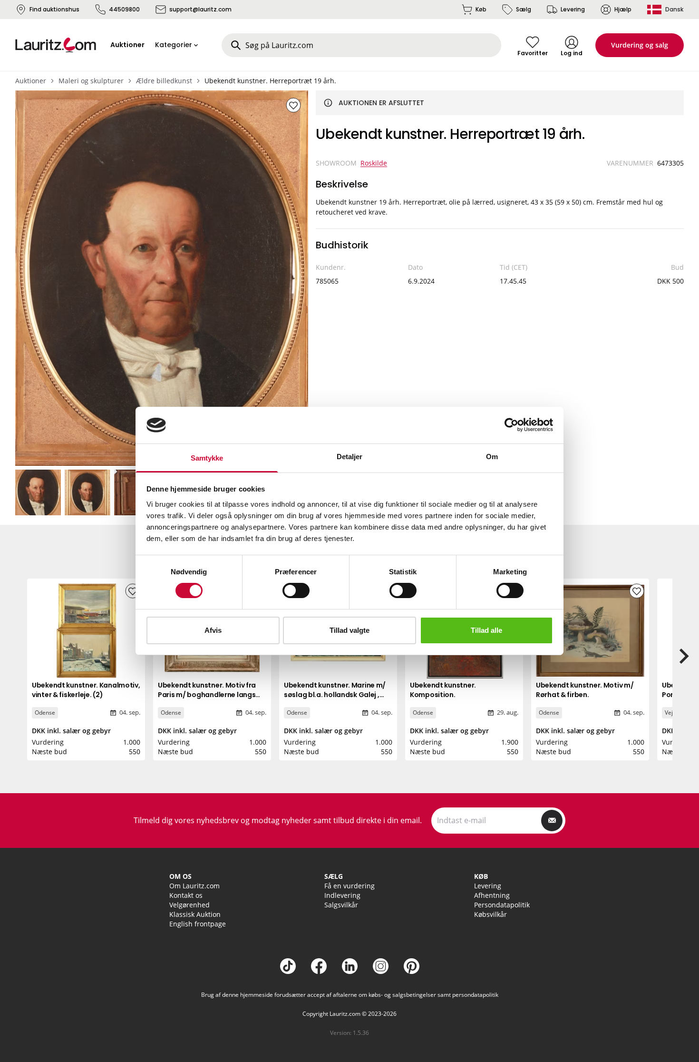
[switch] (296, 590)
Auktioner (30, 80)
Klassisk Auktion (195, 914)
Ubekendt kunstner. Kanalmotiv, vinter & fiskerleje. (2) (86, 689)
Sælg (523, 9)
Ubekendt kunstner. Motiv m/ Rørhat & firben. (584, 689)
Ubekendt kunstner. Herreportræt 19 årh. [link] (270, 80)
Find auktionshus (54, 9)
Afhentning (492, 895)
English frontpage (197, 923)
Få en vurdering (349, 885)
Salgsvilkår (341, 904)
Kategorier (173, 44)
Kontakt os (186, 895)
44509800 (124, 9)
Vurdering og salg (639, 44)
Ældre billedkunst (164, 80)
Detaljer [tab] (350, 456)
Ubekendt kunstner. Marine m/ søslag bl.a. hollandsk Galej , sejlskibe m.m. (335, 694)
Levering (573, 9)
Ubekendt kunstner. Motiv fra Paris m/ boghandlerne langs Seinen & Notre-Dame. (207, 694)
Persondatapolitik (502, 904)
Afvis (213, 630)
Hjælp (622, 9)
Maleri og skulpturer (91, 80)
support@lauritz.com (200, 9)
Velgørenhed (189, 904)
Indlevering (342, 895)
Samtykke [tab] (207, 458)
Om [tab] (492, 456)
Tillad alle (486, 630)
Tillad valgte (349, 630)
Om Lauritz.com (194, 885)
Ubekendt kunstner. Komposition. (443, 689)
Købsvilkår (490, 914)
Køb (481, 9)
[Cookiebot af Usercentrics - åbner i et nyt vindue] (511, 425)
